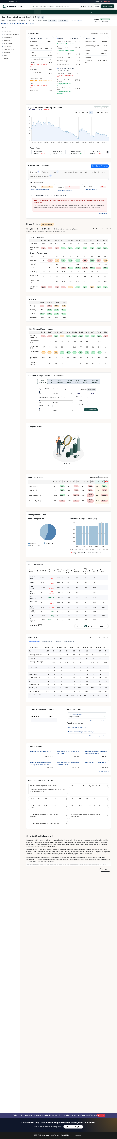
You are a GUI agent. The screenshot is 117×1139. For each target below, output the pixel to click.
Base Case (83, 389)
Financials (7, 52)
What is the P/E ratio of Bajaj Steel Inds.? (43, 799)
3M (83, 112)
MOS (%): (80, 405)
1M (79, 112)
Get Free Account (107, 6)
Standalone (94, 33)
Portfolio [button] (50, 12)
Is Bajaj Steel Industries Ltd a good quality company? (44, 815)
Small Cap (12, 23)
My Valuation (91, 389)
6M (87, 112)
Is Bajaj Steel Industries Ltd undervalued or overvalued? (85, 815)
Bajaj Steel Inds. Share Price (25, 23)
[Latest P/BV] (105, 571)
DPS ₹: (80, 401)
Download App (13, 1)
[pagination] (105, 626)
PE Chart (97, 108)
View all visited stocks (97, 721)
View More (102, 213)
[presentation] (107, 152)
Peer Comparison (9, 49)
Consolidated (104, 33)
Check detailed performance (40, 189)
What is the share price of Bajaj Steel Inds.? (44, 786)
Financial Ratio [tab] (69, 641)
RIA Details (77, 1135)
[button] (84, 12)
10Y (102, 112)
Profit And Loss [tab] (34, 641)
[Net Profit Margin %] (89, 571)
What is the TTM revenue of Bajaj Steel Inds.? (86, 806)
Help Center (99, 1)
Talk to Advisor (88, 6)
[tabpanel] (68, 672)
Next (101, 626)
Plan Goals (59, 12)
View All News (103, 772)
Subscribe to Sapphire (73, 1127)
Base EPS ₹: (80, 397)
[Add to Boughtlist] (42, 17)
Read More (105, 870)
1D (76, 112)
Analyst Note (8, 43)
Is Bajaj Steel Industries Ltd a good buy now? (45, 823)
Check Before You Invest (11, 34)
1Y (91, 112)
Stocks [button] (37, 12)
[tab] (35, 172)
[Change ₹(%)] (54, 571)
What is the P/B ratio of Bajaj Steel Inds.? (84, 799)
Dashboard (30, 12)
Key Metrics (7, 31)
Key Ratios (105, 108)
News (5, 55)
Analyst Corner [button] (68, 12)
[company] (37, 571)
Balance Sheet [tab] (47, 641)
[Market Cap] (63, 571)
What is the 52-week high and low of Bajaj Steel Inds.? (46, 807)
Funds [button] (43, 12)
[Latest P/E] (97, 571)
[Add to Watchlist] (38, 17)
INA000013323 (66, 1135)
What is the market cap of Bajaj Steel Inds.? (85, 786)
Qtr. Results (7, 46)
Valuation (7, 40)
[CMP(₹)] (45, 571)
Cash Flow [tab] (57, 641)
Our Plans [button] (20, 12)
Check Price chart (89, 189)
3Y (94, 112)
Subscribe (107, 1)
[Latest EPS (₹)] (80, 571)
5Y (98, 112)
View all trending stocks (97, 736)
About (14, 12)
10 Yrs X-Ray (8, 37)
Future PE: (42, 405)
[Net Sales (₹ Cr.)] (71, 570)
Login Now (101, 1115)
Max (106, 112)
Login (97, 6)
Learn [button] (95, 12)
